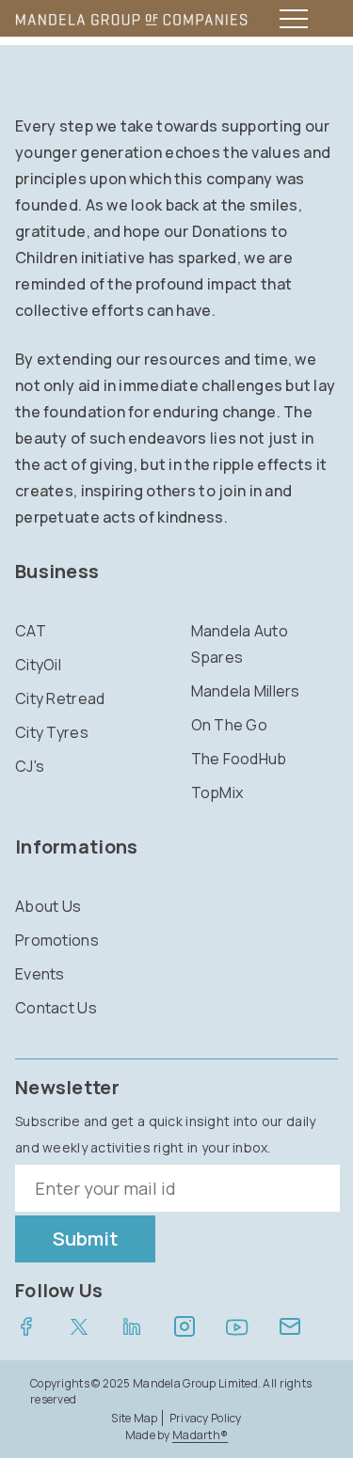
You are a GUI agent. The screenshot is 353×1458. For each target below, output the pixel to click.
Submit (85, 1238)
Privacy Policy (205, 1418)
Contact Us (56, 1007)
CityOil (38, 664)
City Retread (59, 698)
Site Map (134, 1418)
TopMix (217, 792)
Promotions (57, 940)
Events (40, 974)
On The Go (229, 724)
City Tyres (51, 732)
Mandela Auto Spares (239, 643)
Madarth (200, 1435)
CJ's (29, 766)
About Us (48, 906)
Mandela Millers (245, 691)
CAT (30, 630)
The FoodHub (239, 758)
